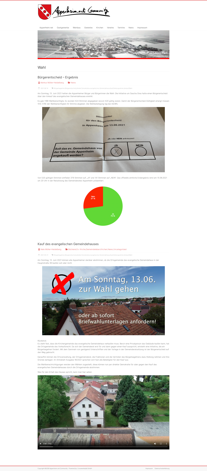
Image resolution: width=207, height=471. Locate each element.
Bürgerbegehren (59, 88)
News (131, 27)
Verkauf (126, 88)
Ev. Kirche (81, 249)
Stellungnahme (118, 88)
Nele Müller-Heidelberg (50, 249)
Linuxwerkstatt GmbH (85, 468)
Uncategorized (119, 249)
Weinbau (76, 27)
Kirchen (99, 27)
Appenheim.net (46, 27)
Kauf (111, 88)
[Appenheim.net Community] (103, 44)
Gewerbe (88, 27)
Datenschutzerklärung (162, 468)
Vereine (110, 27)
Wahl (130, 88)
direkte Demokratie (83, 88)
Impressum (142, 27)
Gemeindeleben (93, 249)
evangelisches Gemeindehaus (99, 88)
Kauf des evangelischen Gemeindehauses (68, 244)
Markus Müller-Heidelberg (52, 82)
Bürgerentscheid (70, 88)
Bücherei (72, 249)
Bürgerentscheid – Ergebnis (58, 77)
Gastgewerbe (63, 27)
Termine (121, 27)
